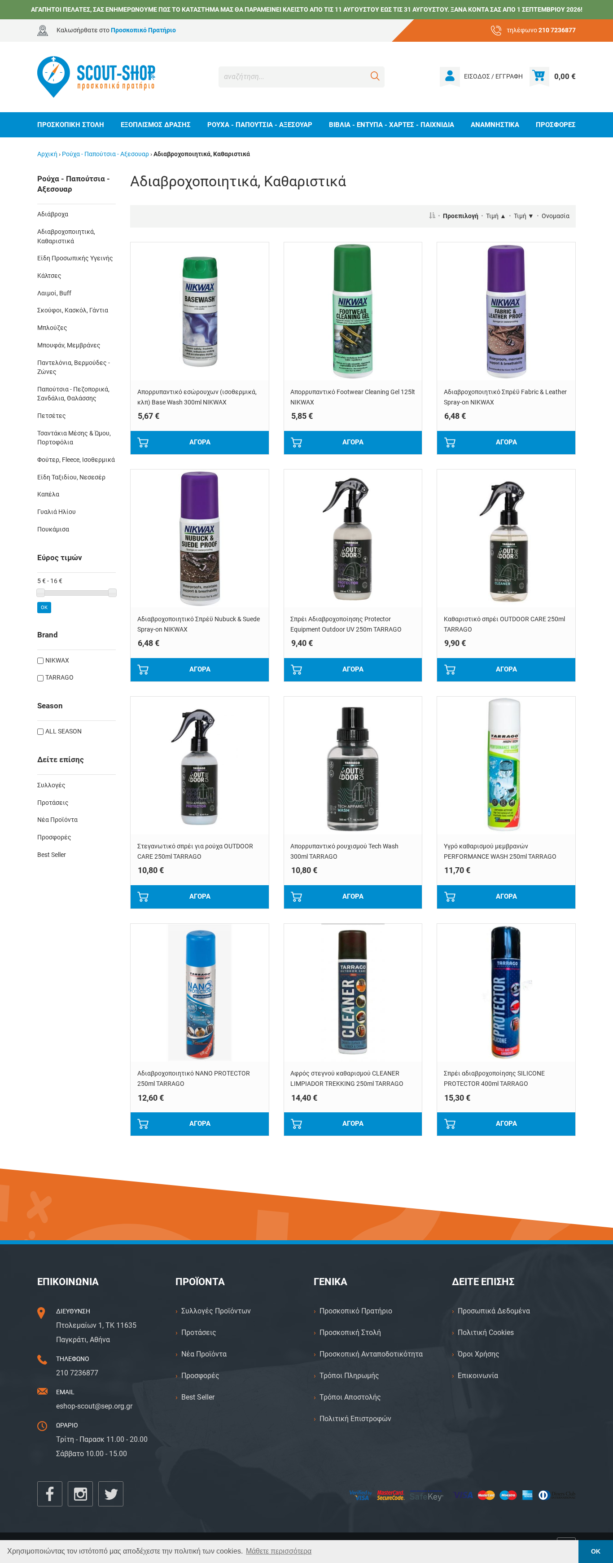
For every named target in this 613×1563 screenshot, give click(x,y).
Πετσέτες (51, 416)
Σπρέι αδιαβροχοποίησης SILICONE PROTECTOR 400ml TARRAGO (494, 1079)
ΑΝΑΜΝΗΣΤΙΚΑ (495, 125)
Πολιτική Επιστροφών (355, 1418)
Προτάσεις (53, 803)
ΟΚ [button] (595, 1551)
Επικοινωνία (478, 1375)
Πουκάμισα (53, 529)
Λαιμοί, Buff (54, 293)
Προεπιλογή (460, 216)
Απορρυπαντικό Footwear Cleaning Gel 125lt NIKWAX (352, 397)
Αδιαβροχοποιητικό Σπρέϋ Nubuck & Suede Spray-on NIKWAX (198, 624)
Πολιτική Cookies (486, 1332)
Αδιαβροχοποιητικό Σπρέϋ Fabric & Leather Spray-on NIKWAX (505, 397)
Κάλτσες (49, 276)
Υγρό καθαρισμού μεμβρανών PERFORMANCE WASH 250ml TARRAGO (500, 852)
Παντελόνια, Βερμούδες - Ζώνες (73, 367)
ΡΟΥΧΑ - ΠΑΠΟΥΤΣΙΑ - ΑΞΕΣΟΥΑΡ (259, 125)
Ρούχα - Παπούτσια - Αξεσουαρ (105, 154)
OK (44, 607)
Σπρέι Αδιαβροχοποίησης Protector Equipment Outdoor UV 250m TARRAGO (346, 624)
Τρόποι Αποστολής (350, 1397)
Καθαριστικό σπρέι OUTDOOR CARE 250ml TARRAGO (504, 624)
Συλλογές (51, 785)
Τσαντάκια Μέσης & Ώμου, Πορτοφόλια (74, 438)
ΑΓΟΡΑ (199, 442)
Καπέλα (48, 494)
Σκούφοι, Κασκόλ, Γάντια (72, 310)
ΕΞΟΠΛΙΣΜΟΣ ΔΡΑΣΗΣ (156, 125)
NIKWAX (57, 660)
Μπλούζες (52, 328)
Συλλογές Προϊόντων (216, 1311)
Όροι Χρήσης (478, 1354)
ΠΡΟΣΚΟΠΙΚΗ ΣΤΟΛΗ (70, 125)
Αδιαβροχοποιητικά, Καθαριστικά (66, 236)
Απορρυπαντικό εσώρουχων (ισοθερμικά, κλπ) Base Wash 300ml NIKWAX (197, 397)
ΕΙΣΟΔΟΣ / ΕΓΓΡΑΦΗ (493, 76)
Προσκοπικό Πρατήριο (356, 1311)
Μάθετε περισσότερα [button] (278, 1551)
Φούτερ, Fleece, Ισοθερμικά (76, 460)
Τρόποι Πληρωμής (349, 1375)
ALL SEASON (63, 731)
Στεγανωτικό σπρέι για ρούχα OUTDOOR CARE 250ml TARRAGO (195, 852)
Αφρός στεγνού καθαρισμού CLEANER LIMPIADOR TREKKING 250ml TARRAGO (346, 1079)
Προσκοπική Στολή (350, 1332)
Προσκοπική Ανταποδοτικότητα (371, 1354)
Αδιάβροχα (52, 214)
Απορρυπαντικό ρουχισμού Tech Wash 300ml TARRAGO (344, 852)
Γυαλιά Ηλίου (56, 512)
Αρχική (47, 154)
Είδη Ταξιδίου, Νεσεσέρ (71, 477)
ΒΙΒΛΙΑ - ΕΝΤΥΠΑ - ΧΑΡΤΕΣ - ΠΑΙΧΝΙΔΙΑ (391, 125)
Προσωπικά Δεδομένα (494, 1311)
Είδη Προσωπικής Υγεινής (75, 258)
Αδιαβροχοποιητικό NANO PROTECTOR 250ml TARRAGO (193, 1079)
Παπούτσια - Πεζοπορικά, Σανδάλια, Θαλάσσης (73, 394)
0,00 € (565, 76)
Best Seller (51, 855)
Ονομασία (555, 216)
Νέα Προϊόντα (57, 820)
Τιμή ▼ (524, 216)
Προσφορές (54, 837)
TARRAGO (59, 677)
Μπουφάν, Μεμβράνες (69, 345)
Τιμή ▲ (496, 216)
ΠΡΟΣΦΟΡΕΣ (556, 125)
